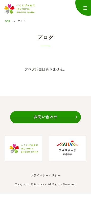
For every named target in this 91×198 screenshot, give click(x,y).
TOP (7, 21)
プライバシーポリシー (45, 175)
